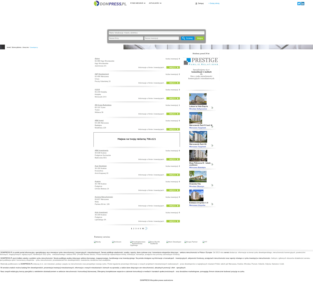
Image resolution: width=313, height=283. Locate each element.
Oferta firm (25, 47)
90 (143, 228)
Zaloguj (201, 3)
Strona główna (16, 47)
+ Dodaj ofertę (213, 3)
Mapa (200, 38)
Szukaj (189, 38)
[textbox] (157, 32)
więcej (172, 67)
